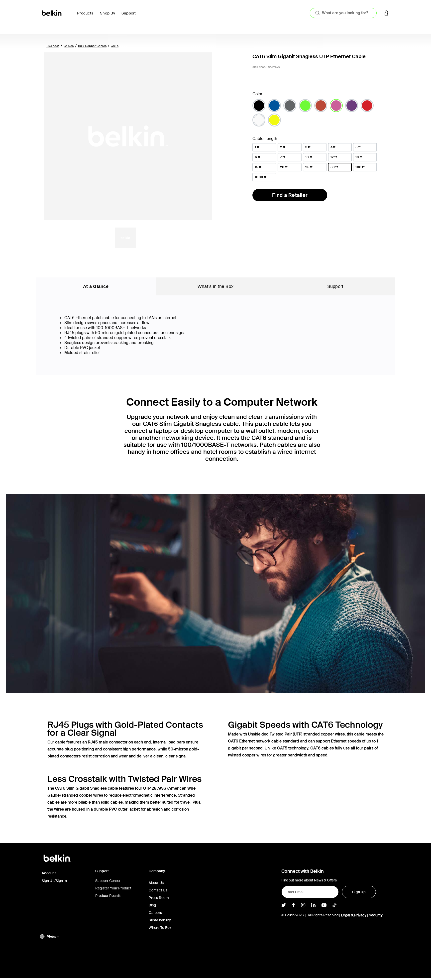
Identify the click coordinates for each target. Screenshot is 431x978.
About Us (156, 882)
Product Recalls (108, 895)
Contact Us (158, 890)
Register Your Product (113, 888)
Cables (69, 46)
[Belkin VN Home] (52, 12)
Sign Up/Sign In (54, 880)
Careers (155, 912)
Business (52, 46)
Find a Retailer (290, 195)
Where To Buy (160, 927)
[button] (386, 13)
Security (376, 915)
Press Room (159, 897)
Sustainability (160, 920)
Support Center (108, 880)
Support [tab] (335, 286)
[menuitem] (86, 16)
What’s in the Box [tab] (215, 286)
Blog (152, 905)
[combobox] (343, 13)
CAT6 (114, 46)
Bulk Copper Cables (92, 46)
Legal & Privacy (353, 915)
